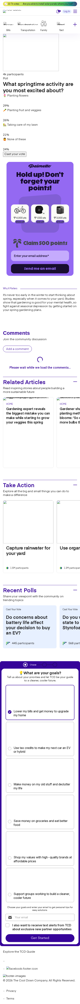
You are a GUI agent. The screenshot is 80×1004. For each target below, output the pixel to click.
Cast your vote (14, 154)
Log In (67, 11)
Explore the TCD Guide (19, 951)
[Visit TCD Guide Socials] (10, 961)
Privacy (11, 991)
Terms (10, 998)
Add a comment (17, 349)
